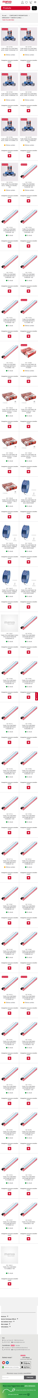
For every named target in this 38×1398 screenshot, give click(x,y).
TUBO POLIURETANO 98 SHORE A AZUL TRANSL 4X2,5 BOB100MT (28, 501)
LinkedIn (7, 1362)
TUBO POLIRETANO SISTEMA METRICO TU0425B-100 (28, 185)
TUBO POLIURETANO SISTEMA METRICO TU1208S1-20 (28, 1178)
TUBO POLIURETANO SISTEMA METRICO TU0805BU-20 (9, 907)
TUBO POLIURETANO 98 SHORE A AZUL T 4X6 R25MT (28, 411)
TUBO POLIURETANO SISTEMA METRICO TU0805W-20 (28, 952)
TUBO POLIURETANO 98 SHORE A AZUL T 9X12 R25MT (9, 501)
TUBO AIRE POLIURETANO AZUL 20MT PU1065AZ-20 (28, 94)
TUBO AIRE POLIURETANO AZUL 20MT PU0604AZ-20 (28, 49)
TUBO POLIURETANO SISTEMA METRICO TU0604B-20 (9, 727)
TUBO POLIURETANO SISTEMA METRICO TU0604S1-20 (28, 772)
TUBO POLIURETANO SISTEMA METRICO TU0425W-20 (28, 682)
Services (3, 1316)
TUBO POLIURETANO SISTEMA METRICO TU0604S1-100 (9, 817)
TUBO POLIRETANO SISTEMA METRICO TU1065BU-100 (9, 321)
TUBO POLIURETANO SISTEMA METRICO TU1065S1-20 (9, 1088)
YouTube (3, 1362)
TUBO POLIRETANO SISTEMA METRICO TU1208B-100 (28, 321)
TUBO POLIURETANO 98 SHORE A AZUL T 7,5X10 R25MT (28, 456)
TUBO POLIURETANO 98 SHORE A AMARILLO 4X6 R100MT (28, 366)
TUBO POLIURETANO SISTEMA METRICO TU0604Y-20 (9, 862)
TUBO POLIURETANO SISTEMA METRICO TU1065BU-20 (9, 1043)
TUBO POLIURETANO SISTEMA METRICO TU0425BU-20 (9, 682)
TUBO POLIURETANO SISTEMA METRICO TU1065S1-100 (28, 1088)
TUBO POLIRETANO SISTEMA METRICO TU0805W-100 (28, 276)
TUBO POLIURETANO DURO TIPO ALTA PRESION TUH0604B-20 (9, 637)
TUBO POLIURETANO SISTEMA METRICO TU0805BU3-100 (28, 907)
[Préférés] (26, 2)
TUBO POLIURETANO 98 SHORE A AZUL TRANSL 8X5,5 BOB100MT (28, 546)
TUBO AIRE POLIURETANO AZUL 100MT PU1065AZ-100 (9, 185)
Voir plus (18, 1345)
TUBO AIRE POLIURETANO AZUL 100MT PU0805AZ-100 (28, 140)
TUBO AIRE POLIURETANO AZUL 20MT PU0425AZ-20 (9, 49)
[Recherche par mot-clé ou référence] (34, 8)
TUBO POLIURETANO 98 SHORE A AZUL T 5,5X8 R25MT (9, 456)
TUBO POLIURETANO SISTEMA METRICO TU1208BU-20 (9, 1178)
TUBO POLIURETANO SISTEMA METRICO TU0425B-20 (28, 637)
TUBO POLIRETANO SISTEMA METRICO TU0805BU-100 (9, 276)
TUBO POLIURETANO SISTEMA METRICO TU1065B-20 (9, 998)
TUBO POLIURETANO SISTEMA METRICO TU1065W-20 (9, 1133)
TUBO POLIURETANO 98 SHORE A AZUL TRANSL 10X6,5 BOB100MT (9, 591)
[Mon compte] (22, 2)
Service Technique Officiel (8, 1319)
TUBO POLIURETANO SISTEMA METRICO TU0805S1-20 (9, 952)
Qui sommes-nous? (6, 1321)
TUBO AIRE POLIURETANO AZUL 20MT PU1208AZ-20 (9, 139)
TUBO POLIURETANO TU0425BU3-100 (28, 1222)
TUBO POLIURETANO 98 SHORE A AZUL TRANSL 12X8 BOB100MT (28, 591)
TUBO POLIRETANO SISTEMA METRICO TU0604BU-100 (28, 230)
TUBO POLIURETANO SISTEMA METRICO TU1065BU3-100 (28, 1043)
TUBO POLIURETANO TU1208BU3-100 (9, 1267)
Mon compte (4, 1324)
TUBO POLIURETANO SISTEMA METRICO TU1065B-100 (28, 998)
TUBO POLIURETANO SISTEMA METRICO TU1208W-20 (9, 1223)
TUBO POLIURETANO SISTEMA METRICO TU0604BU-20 (28, 727)
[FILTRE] (36, 699)
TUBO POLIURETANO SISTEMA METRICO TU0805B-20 (28, 862)
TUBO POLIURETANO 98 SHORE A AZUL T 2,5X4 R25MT (9, 411)
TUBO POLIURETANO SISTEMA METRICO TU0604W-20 (28, 817)
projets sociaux (23, 1394)
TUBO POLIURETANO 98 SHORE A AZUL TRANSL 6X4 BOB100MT (9, 546)
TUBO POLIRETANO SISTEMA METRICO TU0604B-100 (9, 230)
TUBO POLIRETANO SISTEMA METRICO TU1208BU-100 (9, 366)
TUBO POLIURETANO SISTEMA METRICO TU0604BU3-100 (9, 772)
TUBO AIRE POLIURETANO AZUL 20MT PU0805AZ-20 (9, 94)
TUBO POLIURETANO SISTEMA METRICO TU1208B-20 (28, 1133)
